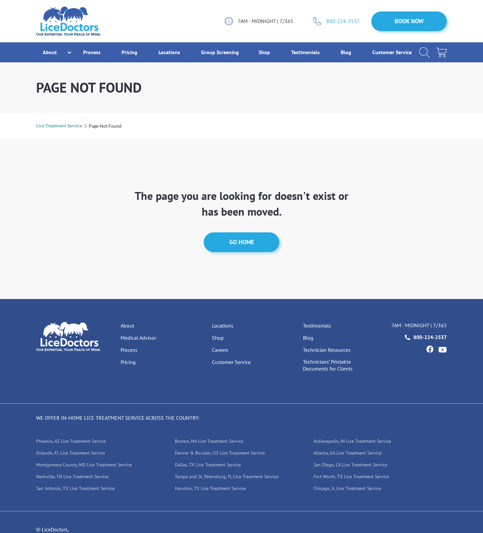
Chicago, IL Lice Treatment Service (347, 488)
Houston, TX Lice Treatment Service (210, 488)
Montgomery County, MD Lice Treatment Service (84, 465)
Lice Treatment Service (59, 125)
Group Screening (220, 52)
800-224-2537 (343, 21)
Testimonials (306, 52)
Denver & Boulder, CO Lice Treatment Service (220, 453)
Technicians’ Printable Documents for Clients (328, 365)
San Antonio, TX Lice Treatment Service (75, 488)
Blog (347, 52)
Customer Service (392, 52)
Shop (265, 52)
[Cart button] (441, 52)
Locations (169, 52)
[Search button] (424, 52)
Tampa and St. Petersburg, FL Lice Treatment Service (226, 477)
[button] (49, 52)
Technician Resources (327, 350)
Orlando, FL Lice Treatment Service (70, 453)
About (127, 325)
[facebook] (429, 349)
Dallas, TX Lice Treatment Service (208, 465)
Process (92, 52)
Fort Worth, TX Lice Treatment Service (351, 477)
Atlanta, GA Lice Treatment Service (347, 453)
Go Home (241, 242)
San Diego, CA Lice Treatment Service (350, 465)
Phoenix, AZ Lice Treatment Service (71, 441)
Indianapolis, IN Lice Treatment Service (352, 441)
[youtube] (442, 350)
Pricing (130, 52)
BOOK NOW (409, 21)
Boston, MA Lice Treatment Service (209, 441)
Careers (220, 350)
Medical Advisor (138, 337)
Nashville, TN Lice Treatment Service (72, 477)
